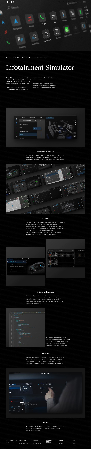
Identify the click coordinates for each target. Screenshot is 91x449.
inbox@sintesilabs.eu (10, 442)
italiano (60, 443)
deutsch (61, 442)
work (59, 2)
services (66, 2)
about (73, 2)
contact (74, 440)
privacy (74, 443)
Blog (79, 2)
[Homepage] (10, 2)
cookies (74, 445)
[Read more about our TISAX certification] (52, 441)
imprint (74, 442)
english (60, 440)
